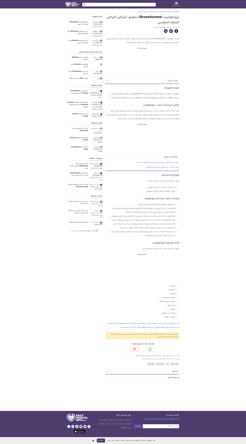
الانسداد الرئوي (174, 364)
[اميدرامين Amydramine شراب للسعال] (95, 72)
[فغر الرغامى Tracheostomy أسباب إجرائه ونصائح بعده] (95, 176)
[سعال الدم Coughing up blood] (95, 149)
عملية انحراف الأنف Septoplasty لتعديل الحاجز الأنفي (79, 166)
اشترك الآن (138, 426)
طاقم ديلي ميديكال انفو (142, 355)
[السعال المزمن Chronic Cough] (95, 115)
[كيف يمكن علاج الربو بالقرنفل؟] (95, 223)
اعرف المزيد (110, 440)
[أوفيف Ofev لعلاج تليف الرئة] (95, 78)
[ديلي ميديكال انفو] (72, 4)
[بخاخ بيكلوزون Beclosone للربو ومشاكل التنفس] (95, 33)
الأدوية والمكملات (165, 12)
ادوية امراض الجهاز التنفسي (146, 12)
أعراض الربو (154, 111)
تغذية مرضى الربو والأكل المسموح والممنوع (162, 167)
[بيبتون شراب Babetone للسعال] (95, 58)
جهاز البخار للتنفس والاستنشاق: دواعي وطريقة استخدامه (157, 162)
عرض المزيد (151, 364)
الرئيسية (176, 12)
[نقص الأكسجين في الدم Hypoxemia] (95, 131)
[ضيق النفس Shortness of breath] (95, 140)
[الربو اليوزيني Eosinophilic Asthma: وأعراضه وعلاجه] (95, 94)
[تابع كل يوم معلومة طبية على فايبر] (84, 231)
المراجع (175, 371)
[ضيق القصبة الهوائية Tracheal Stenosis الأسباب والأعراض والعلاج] (95, 106)
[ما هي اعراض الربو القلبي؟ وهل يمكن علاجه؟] (95, 203)
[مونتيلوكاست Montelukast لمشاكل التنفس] (95, 24)
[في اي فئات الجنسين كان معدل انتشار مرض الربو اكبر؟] (95, 214)
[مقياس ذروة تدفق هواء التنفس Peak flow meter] (95, 187)
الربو (167, 364)
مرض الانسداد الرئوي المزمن (128, 115)
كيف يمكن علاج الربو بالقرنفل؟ (78, 222)
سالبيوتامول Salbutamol (144, 94)
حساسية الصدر (160, 364)
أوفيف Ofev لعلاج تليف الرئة (79, 78)
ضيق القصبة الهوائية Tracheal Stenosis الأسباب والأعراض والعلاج (77, 105)
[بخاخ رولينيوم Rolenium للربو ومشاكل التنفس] (95, 43)
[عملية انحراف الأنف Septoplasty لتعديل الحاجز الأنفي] (95, 166)
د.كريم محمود (166, 355)
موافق (101, 440)
